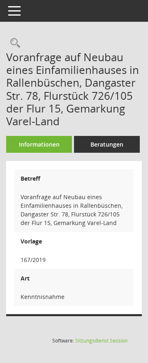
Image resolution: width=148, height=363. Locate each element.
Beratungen (106, 144)
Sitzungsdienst (101, 340)
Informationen (39, 144)
